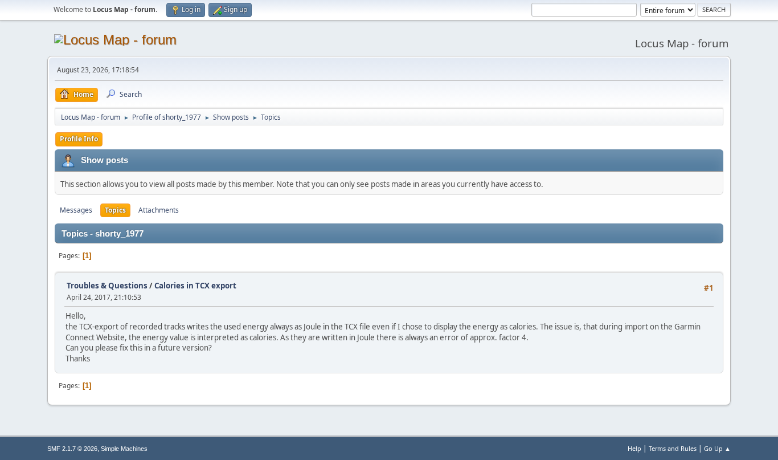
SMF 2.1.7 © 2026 (72, 448)
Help (634, 448)
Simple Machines (124, 448)
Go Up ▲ (717, 448)
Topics (115, 210)
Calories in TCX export (195, 285)
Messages (76, 210)
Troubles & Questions (107, 285)
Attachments (158, 210)
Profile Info (79, 139)
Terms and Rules (673, 448)
